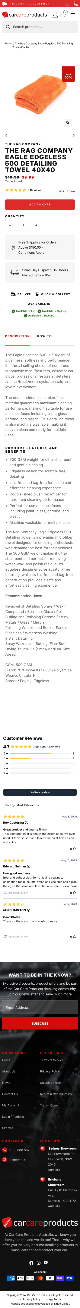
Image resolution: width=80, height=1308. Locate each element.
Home (8, 43)
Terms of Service (52, 1060)
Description (17, 336)
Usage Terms (53, 1299)
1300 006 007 (19, 1150)
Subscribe (40, 1023)
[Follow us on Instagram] (39, 1263)
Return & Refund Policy (56, 1094)
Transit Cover (49, 1105)
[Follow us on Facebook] (31, 1263)
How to (44, 336)
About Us (8, 1071)
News (6, 1082)
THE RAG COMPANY (23, 144)
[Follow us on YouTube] (46, 1262)
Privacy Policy (50, 1071)
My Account (10, 1105)
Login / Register (13, 1116)
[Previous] (7, 135)
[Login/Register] (56, 15)
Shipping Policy (51, 1082)
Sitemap (8, 1128)
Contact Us (10, 1094)
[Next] (73, 135)
